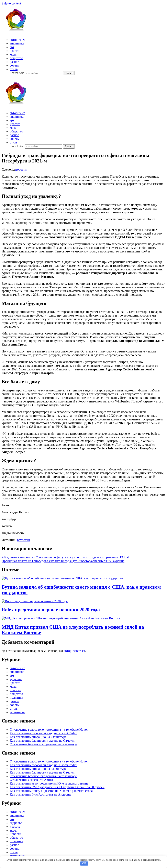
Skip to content (11, 3)
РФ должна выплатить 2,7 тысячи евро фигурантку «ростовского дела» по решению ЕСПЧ (65, 557)
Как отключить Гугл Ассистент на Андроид (40, 794)
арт (12, 47)
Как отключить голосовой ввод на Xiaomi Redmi (43, 733)
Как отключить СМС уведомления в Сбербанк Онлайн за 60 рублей (57, 787)
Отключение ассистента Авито (31, 779)
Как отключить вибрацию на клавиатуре (38, 737)
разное (14, 61)
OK (84, 863)
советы (15, 65)
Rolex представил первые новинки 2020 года (51, 609)
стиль (14, 69)
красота (15, 50)
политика (16, 697)
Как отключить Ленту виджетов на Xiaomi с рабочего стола (51, 790)
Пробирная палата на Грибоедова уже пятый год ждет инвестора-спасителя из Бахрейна (63, 561)
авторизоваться (74, 650)
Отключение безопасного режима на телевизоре (43, 744)
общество (16, 58)
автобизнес (17, 39)
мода (13, 54)
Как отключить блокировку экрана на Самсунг (42, 740)
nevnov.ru (23, 540)
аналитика (17, 43)
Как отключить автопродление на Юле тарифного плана (49, 783)
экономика (17, 712)
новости (21, 169)
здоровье (16, 679)
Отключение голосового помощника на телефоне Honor (49, 729)
